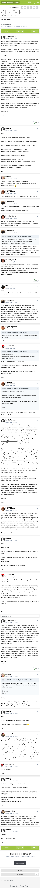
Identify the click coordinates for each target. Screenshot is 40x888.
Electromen (9, 201)
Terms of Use (14, 886)
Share (20, 871)
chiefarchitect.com (14, 7)
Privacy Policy (24, 886)
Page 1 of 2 (20, 31)
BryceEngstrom (11, 327)
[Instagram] (28, 7)
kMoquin (8, 286)
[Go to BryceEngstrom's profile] (3, 328)
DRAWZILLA (10, 191)
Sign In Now (20, 863)
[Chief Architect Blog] (37, 7)
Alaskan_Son (10, 734)
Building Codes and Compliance (18, 26)
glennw (8, 176)
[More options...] (37, 37)
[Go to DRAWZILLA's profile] (3, 192)
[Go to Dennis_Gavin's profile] (3, 217)
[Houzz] (34, 7)
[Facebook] (22, 7)
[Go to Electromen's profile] (3, 203)
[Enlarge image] (16, 185)
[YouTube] (25, 7)
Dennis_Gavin (10, 216)
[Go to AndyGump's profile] (3, 347)
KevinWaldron (7, 24)
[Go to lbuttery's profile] (3, 129)
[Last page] (37, 31)
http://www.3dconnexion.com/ (9, 441)
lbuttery (8, 128)
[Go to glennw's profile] (3, 177)
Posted (11, 38)
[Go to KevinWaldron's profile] (3, 37)
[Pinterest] (31, 7)
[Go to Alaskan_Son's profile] (3, 735)
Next (33, 31)
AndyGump (9, 346)
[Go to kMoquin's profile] (3, 287)
